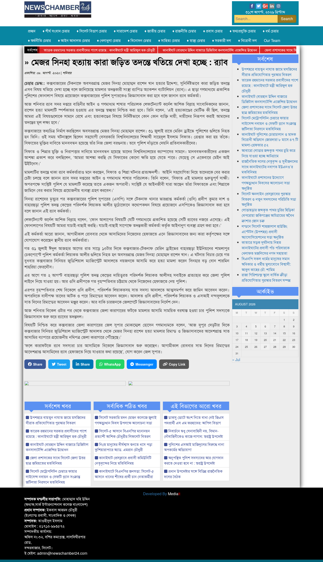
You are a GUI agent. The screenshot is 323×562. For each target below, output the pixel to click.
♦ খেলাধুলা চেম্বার (109, 40)
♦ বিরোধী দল (247, 40)
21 (274, 340)
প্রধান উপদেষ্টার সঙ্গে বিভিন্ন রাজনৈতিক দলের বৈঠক (193, 473)
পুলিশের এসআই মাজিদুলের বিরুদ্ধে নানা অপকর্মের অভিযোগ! (194, 447)
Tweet (61, 364)
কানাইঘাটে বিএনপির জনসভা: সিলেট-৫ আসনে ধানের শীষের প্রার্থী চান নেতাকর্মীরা (124, 473)
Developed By (161, 493)
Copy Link (177, 364)
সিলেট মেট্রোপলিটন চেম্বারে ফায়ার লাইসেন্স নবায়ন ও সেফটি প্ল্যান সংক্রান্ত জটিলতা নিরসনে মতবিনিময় (53, 476)
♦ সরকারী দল (221, 40)
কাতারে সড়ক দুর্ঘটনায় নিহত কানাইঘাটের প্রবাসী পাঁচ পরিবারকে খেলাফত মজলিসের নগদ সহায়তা (266, 248)
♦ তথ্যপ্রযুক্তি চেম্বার (243, 31)
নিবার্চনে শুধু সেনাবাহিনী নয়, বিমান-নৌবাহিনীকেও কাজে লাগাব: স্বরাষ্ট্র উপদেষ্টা (193, 433)
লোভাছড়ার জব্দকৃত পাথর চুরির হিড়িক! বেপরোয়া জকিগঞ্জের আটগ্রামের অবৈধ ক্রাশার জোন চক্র (268, 215)
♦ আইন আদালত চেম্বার (74, 40)
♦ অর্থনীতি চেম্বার (39, 40)
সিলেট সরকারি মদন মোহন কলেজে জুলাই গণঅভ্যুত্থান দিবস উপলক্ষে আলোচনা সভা (126, 420)
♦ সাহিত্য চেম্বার (169, 40)
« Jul (236, 359)
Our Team (272, 40)
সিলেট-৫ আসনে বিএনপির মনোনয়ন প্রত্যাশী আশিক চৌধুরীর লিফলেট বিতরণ (122, 433)
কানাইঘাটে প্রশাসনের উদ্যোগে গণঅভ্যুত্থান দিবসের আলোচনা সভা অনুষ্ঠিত (266, 183)
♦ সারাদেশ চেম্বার (125, 31)
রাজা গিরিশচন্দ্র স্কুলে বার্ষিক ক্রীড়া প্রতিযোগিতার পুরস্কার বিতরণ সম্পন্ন (266, 277)
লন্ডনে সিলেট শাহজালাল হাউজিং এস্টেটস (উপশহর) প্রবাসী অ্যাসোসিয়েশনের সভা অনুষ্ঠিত (264, 231)
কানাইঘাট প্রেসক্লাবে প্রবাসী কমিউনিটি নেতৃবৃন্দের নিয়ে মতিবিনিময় (123, 460)
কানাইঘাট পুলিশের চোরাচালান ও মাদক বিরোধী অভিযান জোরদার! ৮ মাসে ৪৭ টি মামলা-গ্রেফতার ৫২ (270, 139)
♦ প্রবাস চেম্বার (213, 31)
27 (265, 347)
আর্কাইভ (265, 291)
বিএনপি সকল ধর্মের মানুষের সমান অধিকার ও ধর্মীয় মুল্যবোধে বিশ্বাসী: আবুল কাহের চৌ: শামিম (266, 264)
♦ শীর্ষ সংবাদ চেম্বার (56, 31)
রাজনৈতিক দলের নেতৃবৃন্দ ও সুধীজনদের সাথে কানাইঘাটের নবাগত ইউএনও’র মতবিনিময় (270, 167)
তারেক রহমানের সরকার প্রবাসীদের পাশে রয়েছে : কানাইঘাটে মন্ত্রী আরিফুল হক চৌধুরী (89, 49)
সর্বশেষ (265, 59)
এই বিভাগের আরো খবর (196, 406)
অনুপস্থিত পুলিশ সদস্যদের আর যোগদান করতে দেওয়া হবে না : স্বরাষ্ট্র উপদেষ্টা (193, 460)
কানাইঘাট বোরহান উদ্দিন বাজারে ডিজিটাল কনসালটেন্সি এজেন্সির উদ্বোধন (200, 49)
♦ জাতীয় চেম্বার (154, 31)
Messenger (144, 364)
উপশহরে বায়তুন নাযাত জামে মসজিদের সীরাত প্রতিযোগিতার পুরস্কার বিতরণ (55, 420)
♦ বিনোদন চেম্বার (139, 40)
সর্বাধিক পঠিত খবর (127, 406)
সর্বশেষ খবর (58, 406)
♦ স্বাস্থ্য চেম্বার (196, 40)
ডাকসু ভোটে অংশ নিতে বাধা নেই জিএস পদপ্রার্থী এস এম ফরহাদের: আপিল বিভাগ (194, 420)
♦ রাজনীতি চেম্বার (184, 31)
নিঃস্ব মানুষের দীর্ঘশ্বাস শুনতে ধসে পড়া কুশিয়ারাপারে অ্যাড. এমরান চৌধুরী (123, 447)
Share (37, 364)
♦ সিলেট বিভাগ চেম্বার (92, 31)
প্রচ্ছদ (31, 31)
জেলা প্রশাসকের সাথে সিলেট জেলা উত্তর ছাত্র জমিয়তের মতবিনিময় (55, 460)
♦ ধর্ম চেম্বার (271, 31)
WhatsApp (112, 364)
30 (293, 347)
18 (246, 340)
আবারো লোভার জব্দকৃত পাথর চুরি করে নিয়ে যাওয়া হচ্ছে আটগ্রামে (268, 153)
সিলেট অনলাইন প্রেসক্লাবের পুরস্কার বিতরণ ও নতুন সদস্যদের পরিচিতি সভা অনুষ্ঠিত (269, 199)
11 (246, 333)
